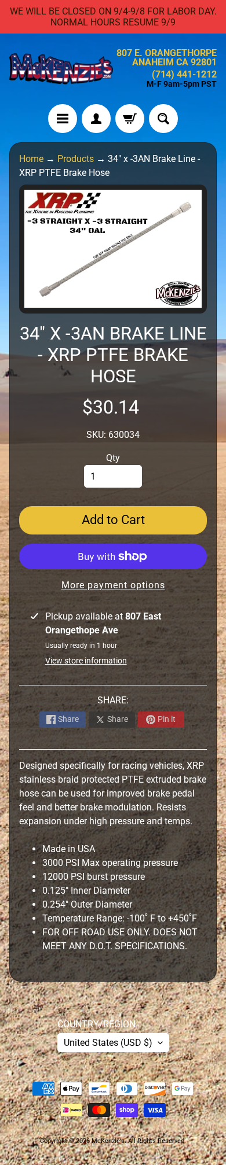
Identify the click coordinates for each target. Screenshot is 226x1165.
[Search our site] (163, 118)
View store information (86, 660)
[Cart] (129, 118)
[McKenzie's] (61, 69)
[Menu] (62, 118)
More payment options (113, 585)
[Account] (96, 118)
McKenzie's (108, 1141)
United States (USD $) (108, 1042)
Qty (113, 457)
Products (75, 158)
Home (31, 158)
